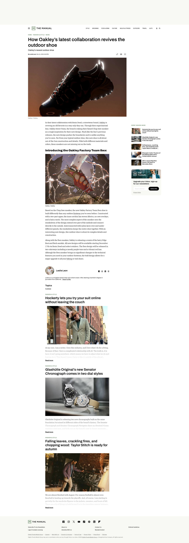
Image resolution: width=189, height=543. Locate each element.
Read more (49, 360)
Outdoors (136, 28)
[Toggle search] (159, 28)
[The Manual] (42, 28)
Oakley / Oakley (33, 118)
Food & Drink (105, 28)
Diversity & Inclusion (66, 534)
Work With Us (55, 534)
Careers (47, 534)
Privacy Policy (137, 192)
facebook (99, 271)
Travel (144, 28)
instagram (102, 271)
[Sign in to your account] (156, 28)
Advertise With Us (67, 530)
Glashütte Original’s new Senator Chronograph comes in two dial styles (151, 139)
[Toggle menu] (29, 28)
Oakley (102, 122)
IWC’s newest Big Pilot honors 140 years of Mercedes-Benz (149, 162)
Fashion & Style (51, 294)
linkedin (105, 271)
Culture (114, 28)
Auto (150, 28)
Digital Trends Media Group (35, 534)
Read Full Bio (67, 279)
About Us (64, 527)
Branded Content (99, 530)
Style (87, 28)
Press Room (96, 534)
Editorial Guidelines (133, 527)
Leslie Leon (33, 54)
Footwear (48, 289)
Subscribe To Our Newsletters (36, 527)
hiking (69, 259)
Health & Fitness (125, 28)
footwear (77, 213)
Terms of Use (77, 534)
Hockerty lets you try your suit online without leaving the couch (151, 131)
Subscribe (154, 189)
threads (108, 271)
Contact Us (98, 527)
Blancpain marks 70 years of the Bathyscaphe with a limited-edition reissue (151, 154)
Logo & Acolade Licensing (35, 530)
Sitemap (104, 534)
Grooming (95, 28)
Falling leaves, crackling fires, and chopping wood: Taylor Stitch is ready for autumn (150, 147)
